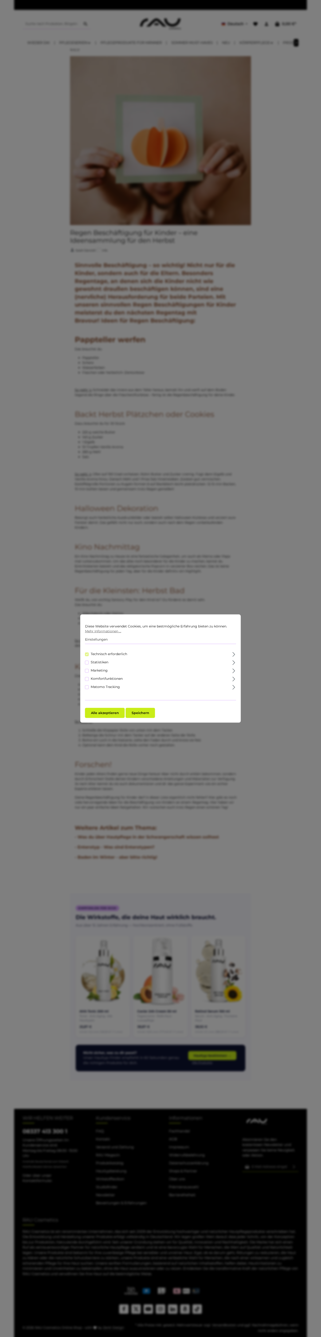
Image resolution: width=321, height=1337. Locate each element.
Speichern (140, 713)
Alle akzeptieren (105, 713)
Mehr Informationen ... (103, 631)
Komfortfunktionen (107, 678)
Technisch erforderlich (109, 654)
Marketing (99, 670)
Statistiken (99, 662)
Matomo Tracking (105, 686)
